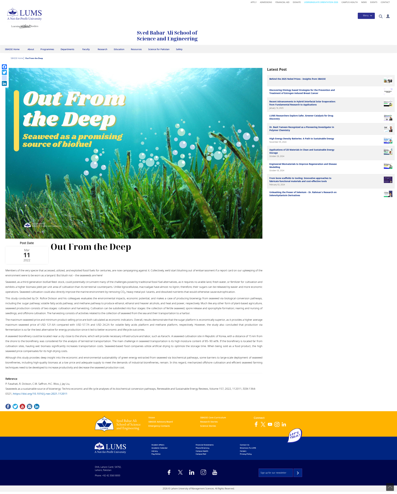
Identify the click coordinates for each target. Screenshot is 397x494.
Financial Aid (282, 2)
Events (373, 2)
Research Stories (209, 421)
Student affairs (158, 445)
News (364, 2)
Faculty (86, 49)
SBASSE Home (12, 49)
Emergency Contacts (159, 425)
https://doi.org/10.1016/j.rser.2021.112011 (40, 393)
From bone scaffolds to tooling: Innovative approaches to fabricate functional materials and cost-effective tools (300, 180)
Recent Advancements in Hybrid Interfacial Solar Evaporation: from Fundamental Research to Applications (302, 103)
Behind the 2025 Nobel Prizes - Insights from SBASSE (297, 78)
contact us (244, 445)
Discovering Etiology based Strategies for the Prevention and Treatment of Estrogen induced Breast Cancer (302, 92)
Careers (243, 451)
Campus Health (349, 2)
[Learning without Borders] (24, 25)
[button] (380, 16)
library (155, 451)
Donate (297, 2)
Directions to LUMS (248, 448)
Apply (253, 2)
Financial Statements (205, 445)
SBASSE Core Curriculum (213, 417)
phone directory (202, 448)
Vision (151, 417)
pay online (156, 454)
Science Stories (208, 425)
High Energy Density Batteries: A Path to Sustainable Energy (301, 138)
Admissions (266, 2)
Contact (385, 2)
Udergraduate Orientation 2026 (321, 2)
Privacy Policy (246, 454)
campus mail (201, 454)
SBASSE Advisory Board (160, 421)
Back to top (390, 487)
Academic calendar (160, 448)
